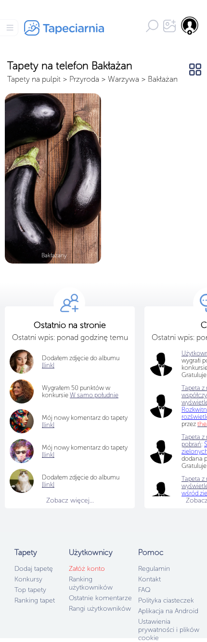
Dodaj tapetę (33, 569)
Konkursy (28, 579)
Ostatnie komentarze (100, 598)
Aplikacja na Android (168, 611)
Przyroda (84, 79)
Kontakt (149, 579)
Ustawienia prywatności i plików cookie (168, 629)
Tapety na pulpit (34, 79)
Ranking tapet (34, 600)
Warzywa (123, 79)
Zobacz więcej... (70, 500)
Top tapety (30, 590)
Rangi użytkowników (100, 608)
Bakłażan (163, 79)
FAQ (144, 590)
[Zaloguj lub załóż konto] (190, 25)
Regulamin (154, 569)
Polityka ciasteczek (166, 600)
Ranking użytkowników (91, 583)
